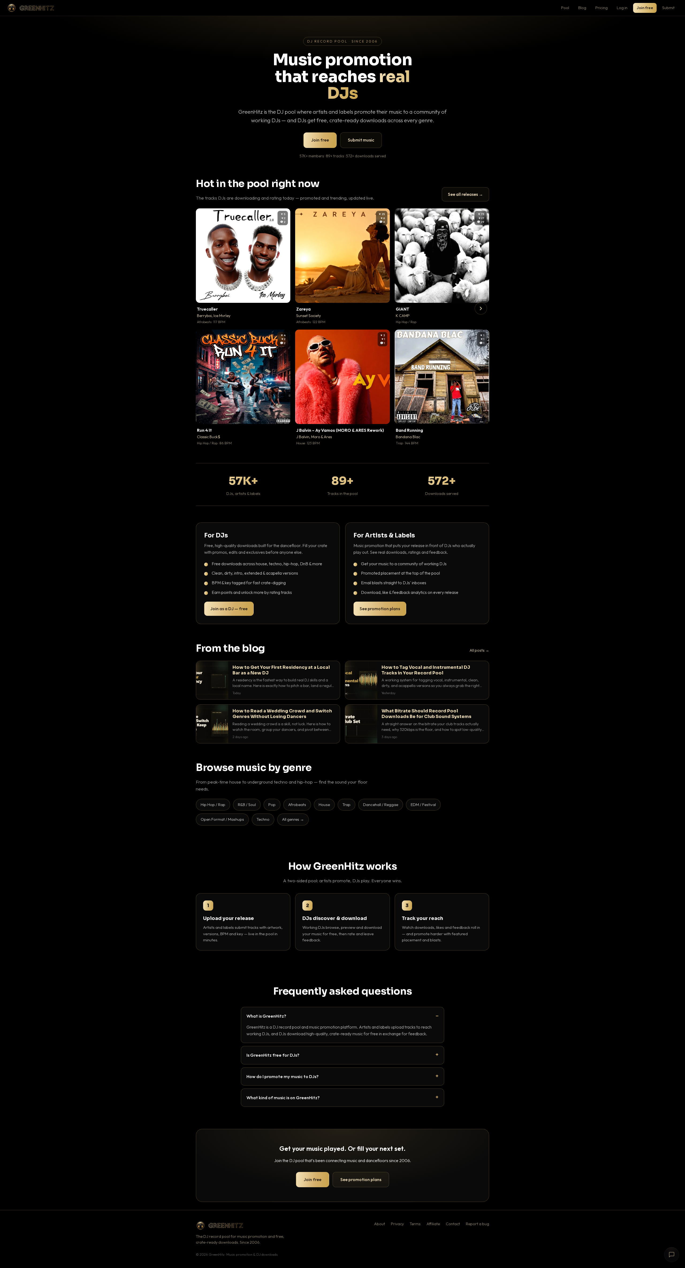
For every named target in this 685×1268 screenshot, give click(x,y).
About (379, 1223)
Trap (346, 804)
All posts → (479, 650)
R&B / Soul (247, 804)
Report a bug (477, 1223)
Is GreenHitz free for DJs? (272, 1055)
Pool (565, 7)
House (324, 804)
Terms (415, 1223)
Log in (622, 7)
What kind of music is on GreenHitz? (283, 1097)
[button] (282, 295)
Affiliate (433, 1223)
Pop (272, 804)
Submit (668, 7)
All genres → (293, 819)
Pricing (601, 7)
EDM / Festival (423, 804)
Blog (582, 7)
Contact (453, 1223)
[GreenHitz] (31, 8)
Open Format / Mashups (222, 819)
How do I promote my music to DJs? (282, 1076)
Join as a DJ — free (229, 608)
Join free (645, 7)
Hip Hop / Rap (213, 804)
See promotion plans (380, 608)
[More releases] (481, 308)
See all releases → (465, 194)
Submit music (361, 140)
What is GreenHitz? (266, 1016)
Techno (263, 819)
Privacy (397, 1223)
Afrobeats (297, 804)
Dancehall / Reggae (380, 804)
